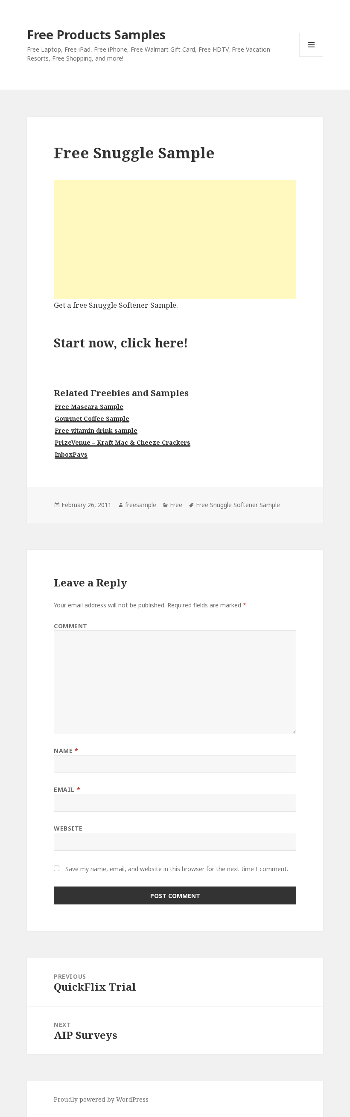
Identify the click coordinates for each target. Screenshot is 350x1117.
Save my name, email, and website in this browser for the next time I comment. (176, 869)
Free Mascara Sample (89, 406)
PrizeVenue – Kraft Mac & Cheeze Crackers (122, 442)
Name (66, 751)
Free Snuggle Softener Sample (238, 505)
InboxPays (71, 454)
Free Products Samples (96, 34)
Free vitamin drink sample (96, 430)
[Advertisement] (175, 239)
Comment (71, 626)
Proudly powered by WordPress (101, 1099)
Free (176, 505)
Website (68, 828)
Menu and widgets (311, 56)
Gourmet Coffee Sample (92, 418)
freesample (140, 505)
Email (67, 789)
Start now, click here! (121, 342)
